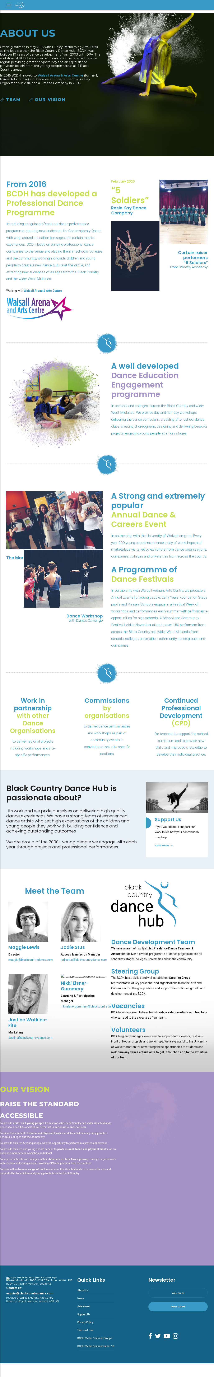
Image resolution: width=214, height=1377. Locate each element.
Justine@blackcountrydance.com (30, 1037)
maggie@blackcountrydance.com (30, 959)
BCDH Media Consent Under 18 (95, 1346)
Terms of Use (85, 1330)
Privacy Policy (85, 1322)
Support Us (83, 1314)
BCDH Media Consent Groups (94, 1338)
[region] (107, 84)
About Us (83, 1290)
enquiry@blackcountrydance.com (29, 1293)
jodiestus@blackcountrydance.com (84, 959)
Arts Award (83, 1306)
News (80, 1298)
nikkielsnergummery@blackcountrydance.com (91, 1006)
